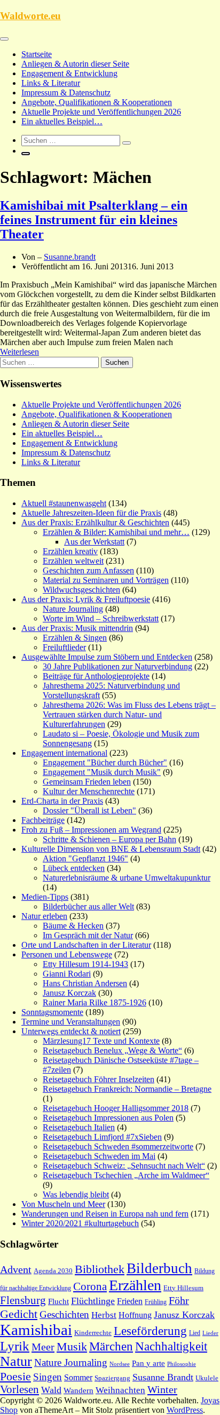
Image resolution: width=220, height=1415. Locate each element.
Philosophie (181, 1364)
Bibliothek (99, 1269)
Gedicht (18, 1314)
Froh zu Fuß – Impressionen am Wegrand (91, 829)
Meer (43, 1347)
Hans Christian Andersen (85, 983)
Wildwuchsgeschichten (81, 589)
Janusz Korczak (69, 992)
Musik (72, 1346)
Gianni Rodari (67, 973)
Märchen (111, 1346)
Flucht (58, 1301)
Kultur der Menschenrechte (89, 791)
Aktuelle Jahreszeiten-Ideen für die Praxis (91, 512)
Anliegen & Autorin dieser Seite (75, 63)
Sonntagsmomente (52, 1012)
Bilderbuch (159, 1268)
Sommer (78, 1377)
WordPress (185, 1409)
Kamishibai (36, 1329)
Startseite (36, 54)
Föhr (179, 1300)
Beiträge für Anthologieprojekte (96, 676)
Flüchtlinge (93, 1301)
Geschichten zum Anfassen (88, 570)
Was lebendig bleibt (76, 1194)
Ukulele (206, 1378)
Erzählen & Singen (75, 637)
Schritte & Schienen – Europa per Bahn (109, 839)
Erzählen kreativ (70, 551)
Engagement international (64, 752)
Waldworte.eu (30, 15)
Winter (162, 1389)
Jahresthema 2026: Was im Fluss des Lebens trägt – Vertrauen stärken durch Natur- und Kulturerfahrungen (129, 714)
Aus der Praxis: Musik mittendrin (77, 628)
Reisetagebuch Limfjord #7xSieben (102, 1136)
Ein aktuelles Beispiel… (62, 121)
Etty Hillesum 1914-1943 (85, 964)
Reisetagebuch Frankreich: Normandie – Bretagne (127, 1088)
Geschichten (64, 1314)
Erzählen (135, 1285)
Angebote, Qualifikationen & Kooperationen (96, 102)
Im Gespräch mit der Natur (88, 935)
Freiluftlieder (64, 647)
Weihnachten (120, 1390)
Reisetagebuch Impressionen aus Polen (108, 1117)
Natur (16, 1361)
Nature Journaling (73, 608)
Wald (51, 1390)
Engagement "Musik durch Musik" (102, 772)
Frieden (130, 1301)
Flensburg (23, 1300)
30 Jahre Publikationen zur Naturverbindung (117, 666)
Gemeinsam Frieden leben (87, 781)
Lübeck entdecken (74, 868)
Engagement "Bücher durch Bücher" (105, 762)
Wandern (78, 1390)
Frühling (156, 1302)
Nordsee (119, 1364)
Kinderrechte (93, 1333)
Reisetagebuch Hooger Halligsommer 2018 (115, 1108)
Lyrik (14, 1346)
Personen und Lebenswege (66, 954)
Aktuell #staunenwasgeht (63, 503)
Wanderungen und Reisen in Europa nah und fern (104, 1213)
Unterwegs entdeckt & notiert (71, 1031)
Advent (16, 1269)
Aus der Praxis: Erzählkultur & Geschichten (95, 522)
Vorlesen (19, 1389)
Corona (90, 1286)
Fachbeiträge (43, 820)
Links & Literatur (50, 82)
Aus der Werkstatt (94, 541)
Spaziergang (112, 1378)
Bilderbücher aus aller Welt (88, 906)
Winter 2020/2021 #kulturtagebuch (80, 1223)
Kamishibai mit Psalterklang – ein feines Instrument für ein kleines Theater (93, 219)
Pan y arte (148, 1363)
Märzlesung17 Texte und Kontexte (101, 1040)
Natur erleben (44, 916)
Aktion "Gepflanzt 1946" (85, 858)
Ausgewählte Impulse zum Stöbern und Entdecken (106, 656)
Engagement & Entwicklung (69, 73)
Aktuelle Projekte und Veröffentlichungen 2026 (101, 111)
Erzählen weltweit (73, 560)
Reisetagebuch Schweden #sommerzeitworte (118, 1146)
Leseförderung (150, 1331)
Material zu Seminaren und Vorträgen (106, 580)
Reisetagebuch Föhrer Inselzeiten (98, 1079)
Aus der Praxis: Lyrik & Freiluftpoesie (85, 599)
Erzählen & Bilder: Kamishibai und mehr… (116, 532)
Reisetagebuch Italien (79, 1127)
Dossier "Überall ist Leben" (89, 810)
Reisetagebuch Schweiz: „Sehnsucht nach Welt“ (124, 1165)
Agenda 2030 (53, 1271)
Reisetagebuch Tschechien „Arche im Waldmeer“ (126, 1175)
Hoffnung (135, 1315)
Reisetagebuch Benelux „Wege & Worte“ (112, 1050)
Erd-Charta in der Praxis (62, 800)
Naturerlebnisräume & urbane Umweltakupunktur (126, 877)
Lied (194, 1333)
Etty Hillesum (183, 1288)
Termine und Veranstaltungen (70, 1021)
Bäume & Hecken (73, 925)
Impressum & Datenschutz (66, 92)
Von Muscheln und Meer (63, 1204)
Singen (47, 1376)
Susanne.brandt (70, 256)
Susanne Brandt (162, 1377)
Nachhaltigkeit (171, 1346)
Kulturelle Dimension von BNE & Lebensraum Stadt (110, 848)
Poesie (15, 1376)
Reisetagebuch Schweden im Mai (99, 1156)
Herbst (103, 1315)
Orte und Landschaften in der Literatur (86, 944)
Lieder (210, 1333)
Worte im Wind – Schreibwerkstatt (101, 618)
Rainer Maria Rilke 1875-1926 (94, 1002)
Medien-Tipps (44, 896)
